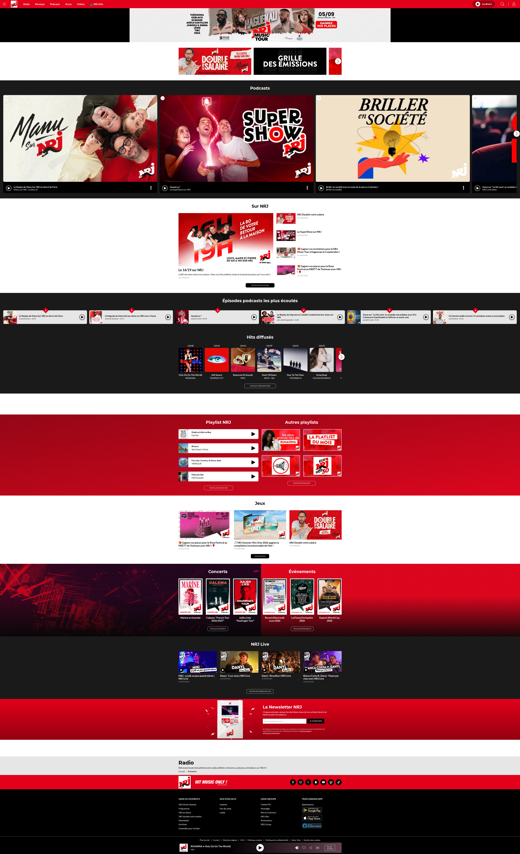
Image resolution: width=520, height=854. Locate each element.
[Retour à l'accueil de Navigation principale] (14, 4)
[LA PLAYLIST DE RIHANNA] (281, 440)
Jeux (260, 503)
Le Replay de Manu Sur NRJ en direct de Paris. (41, 316)
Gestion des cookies (312, 840)
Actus (68, 4)
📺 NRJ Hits (96, 4)
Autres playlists (301, 422)
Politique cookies (255, 840)
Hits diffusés (260, 337)
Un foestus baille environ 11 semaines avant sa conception (477, 316)
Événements (302, 571)
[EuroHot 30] (322, 466)
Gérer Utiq (295, 840)
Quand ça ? (196, 316)
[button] (338, 61)
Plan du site (204, 840)
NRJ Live (260, 644)
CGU (242, 840)
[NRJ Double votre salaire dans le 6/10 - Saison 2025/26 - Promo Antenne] (215, 61)
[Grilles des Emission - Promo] (290, 61)
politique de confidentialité (271, 733)
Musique (40, 4)
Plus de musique (330, 848)
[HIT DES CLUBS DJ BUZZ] (281, 466)
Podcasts (55, 4)
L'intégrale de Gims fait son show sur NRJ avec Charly (130, 316)
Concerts (217, 571)
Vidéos (81, 4)
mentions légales (305, 731)
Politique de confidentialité (276, 840)
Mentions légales (230, 840)
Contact (216, 840)
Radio (26, 4)
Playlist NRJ (218, 422)
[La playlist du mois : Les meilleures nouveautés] (322, 440)
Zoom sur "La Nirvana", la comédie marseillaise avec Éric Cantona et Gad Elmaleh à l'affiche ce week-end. (390, 315)
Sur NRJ (260, 206)
